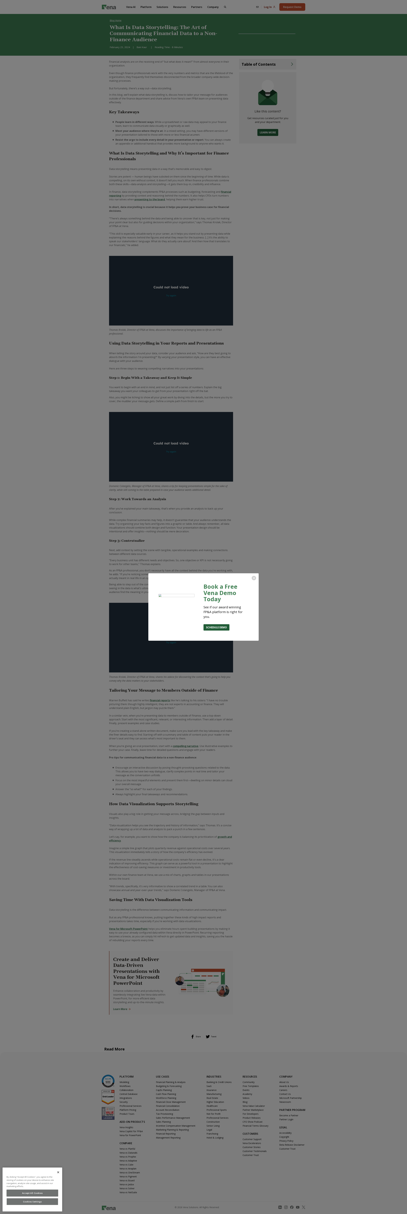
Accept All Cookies (32, 1193)
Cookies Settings (32, 1201)
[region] (32, 1189)
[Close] (58, 1172)
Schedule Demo (216, 627)
